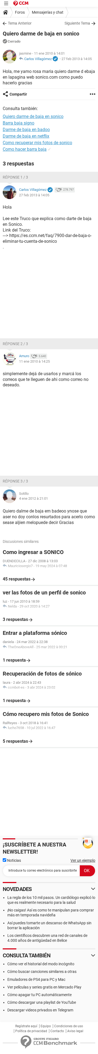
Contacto (57, 1031)
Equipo (46, 1026)
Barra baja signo (18, 123)
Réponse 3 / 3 (15, 481)
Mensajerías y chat (47, 12)
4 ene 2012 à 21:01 (33, 498)
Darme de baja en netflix (26, 136)
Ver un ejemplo (83, 860)
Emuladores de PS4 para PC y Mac (36, 979)
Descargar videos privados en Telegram (40, 1010)
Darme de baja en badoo (26, 129)
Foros (20, 12)
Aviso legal (75, 1031)
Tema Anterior (20, 23)
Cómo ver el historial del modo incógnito (40, 964)
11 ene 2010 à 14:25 (34, 361)
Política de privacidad (31, 1031)
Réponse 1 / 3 (15, 177)
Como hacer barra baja (25, 149)
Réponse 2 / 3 (15, 344)
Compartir (18, 94)
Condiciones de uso (68, 1026)
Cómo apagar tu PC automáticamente (39, 995)
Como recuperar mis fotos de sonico (37, 142)
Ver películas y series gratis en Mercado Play (44, 987)
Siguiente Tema (77, 23)
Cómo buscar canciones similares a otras (41, 971)
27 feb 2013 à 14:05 (77, 59)
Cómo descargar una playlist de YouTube (41, 1002)
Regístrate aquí (26, 1026)
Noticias (13, 860)
